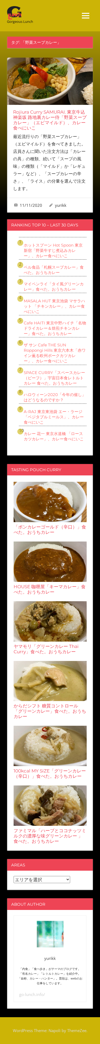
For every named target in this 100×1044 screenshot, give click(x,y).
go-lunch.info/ (32, 994)
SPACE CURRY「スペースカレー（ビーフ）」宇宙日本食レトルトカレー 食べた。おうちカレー (54, 378)
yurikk (60, 205)
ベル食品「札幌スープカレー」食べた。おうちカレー (54, 270)
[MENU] (85, 15)
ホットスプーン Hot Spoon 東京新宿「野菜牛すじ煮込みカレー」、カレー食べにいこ (53, 250)
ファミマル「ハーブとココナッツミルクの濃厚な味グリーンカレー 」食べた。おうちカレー (50, 836)
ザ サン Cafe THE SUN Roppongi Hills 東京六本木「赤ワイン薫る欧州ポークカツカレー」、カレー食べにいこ (55, 352)
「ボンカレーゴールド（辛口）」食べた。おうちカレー (50, 529)
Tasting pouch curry (36, 469)
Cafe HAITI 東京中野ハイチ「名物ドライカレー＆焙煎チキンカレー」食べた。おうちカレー (55, 328)
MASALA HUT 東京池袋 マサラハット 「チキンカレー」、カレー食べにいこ (54, 306)
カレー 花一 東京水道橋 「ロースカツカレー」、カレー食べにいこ (54, 436)
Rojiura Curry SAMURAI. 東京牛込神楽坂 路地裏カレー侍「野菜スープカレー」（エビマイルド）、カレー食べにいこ (50, 120)
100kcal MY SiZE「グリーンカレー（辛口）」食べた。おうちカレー (50, 773)
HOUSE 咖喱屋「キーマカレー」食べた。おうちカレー (50, 589)
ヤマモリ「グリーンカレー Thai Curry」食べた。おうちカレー (46, 649)
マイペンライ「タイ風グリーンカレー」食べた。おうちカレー (54, 286)
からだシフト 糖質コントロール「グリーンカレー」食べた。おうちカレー (50, 711)
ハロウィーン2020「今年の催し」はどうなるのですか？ (55, 397)
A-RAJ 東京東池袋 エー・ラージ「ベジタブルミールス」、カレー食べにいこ (54, 417)
